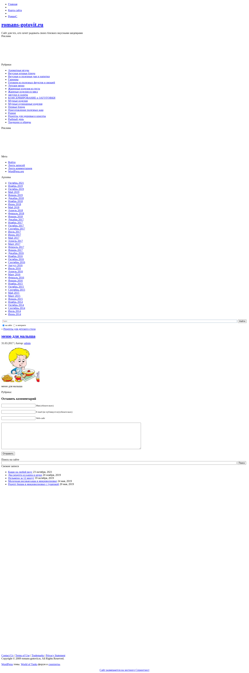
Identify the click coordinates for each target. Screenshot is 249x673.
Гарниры (13, 79)
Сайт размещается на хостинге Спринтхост (124, 670)
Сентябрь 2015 (16, 289)
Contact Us (7, 655)
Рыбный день (16, 119)
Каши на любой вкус (20, 471)
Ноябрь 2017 (15, 222)
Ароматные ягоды (18, 70)
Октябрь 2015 (16, 286)
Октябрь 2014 (16, 305)
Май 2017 (13, 237)
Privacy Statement (55, 655)
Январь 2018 (15, 216)
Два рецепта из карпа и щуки (25, 475)
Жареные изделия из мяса (23, 91)
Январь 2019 (15, 195)
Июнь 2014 (14, 314)
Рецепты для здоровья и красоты (27, 116)
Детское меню (16, 85)
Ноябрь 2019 (15, 186)
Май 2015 (13, 292)
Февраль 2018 (16, 213)
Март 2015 (14, 295)
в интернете (21, 325)
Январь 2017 (15, 250)
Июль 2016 (14, 268)
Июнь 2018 (14, 204)
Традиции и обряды (19, 122)
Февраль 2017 (16, 247)
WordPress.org (16, 171)
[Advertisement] (124, 50)
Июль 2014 (14, 311)
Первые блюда (16, 106)
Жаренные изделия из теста (24, 88)
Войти (12, 162)
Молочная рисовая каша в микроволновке (32, 481)
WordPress (7, 664)
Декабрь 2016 (16, 253)
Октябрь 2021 (16, 182)
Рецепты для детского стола (19, 329)
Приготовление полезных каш (25, 110)
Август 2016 (15, 265)
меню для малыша (18, 336)
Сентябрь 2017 (16, 228)
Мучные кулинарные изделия (25, 103)
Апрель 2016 (15, 271)
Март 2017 (14, 244)
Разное (12, 113)
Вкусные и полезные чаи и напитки (29, 76)
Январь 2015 (15, 298)
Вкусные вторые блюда (21, 73)
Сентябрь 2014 (16, 308)
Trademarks (38, 655)
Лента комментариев (20, 168)
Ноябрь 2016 (15, 256)
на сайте (8, 325)
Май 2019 (13, 192)
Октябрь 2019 (16, 189)
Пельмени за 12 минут (21, 478)
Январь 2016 (15, 280)
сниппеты (54, 664)
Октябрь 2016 (16, 259)
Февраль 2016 (16, 277)
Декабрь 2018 (16, 198)
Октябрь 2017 (16, 225)
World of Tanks (29, 664)
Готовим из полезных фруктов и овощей (31, 82)
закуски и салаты (18, 94)
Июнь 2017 (14, 234)
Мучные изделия (18, 100)
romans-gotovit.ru (22, 25)
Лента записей (16, 165)
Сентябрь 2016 (16, 262)
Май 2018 (13, 207)
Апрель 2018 (15, 210)
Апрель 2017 (15, 240)
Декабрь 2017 (16, 219)
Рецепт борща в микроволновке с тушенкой (33, 484)
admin (27, 343)
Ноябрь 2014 (15, 302)
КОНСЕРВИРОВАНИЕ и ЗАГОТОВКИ (31, 97)
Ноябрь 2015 (15, 283)
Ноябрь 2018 (15, 201)
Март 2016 (14, 274)
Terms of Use (22, 655)
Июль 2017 (14, 231)
